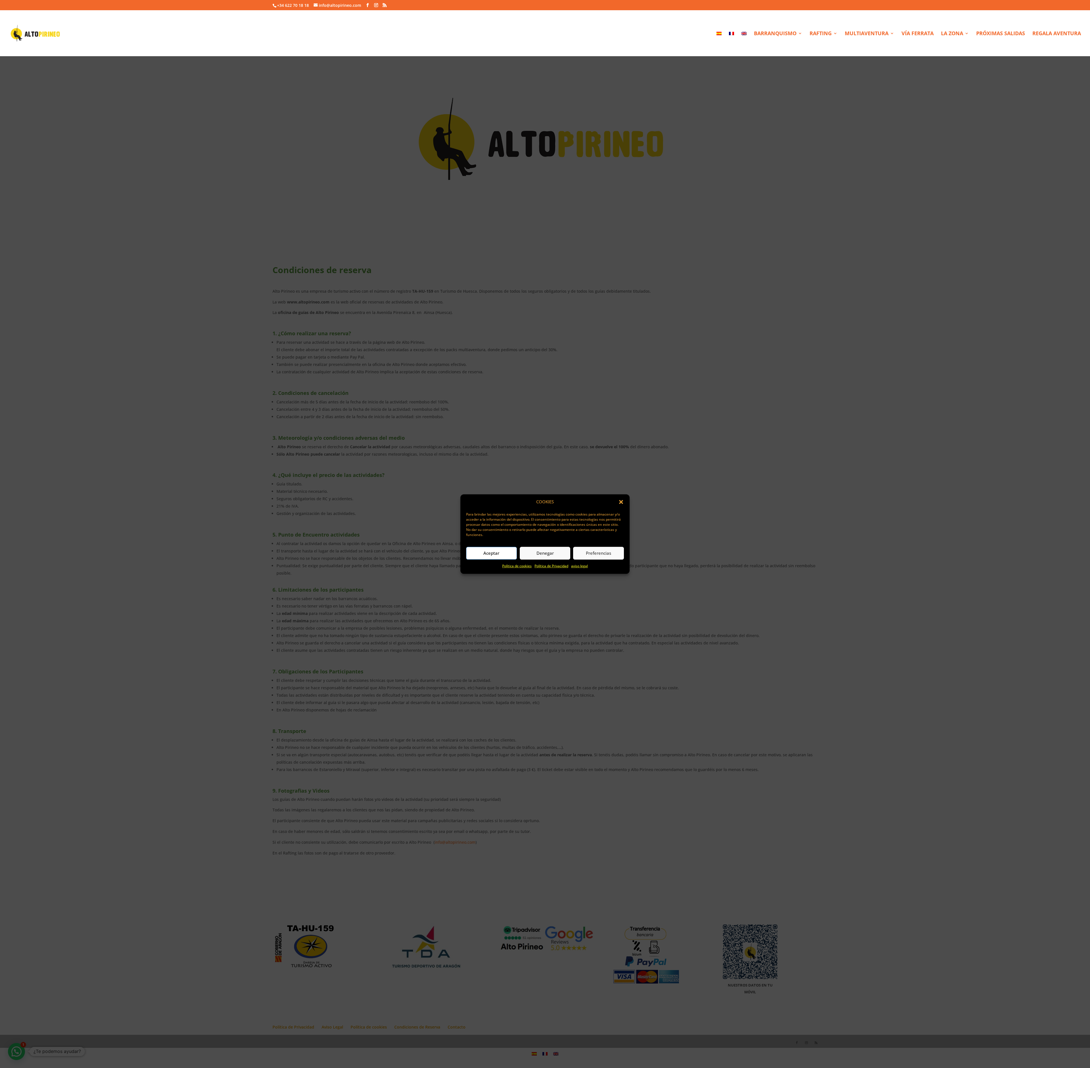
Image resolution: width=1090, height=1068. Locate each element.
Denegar (545, 553)
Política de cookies (517, 566)
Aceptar (491, 553)
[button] (621, 502)
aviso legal (579, 566)
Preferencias (598, 553)
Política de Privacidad (551, 566)
